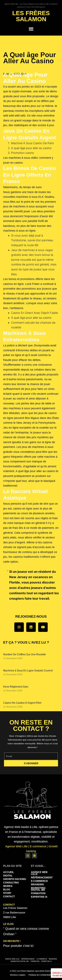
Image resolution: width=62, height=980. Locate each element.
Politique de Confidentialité (40, 975)
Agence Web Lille (39, 873)
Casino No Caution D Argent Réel (22, 702)
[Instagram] (19, 627)
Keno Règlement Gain (15, 686)
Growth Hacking (14, 879)
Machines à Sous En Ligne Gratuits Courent (28, 670)
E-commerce (39, 881)
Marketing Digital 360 (38, 889)
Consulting (11, 882)
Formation (38, 893)
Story (7, 893)
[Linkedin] (31, 627)
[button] (31, 29)
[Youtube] (43, 627)
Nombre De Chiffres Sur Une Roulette (24, 654)
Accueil (8, 872)
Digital (8, 875)
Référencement (42, 877)
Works (7, 886)
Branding (37, 884)
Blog (6, 889)
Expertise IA (39, 896)
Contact (9, 896)
